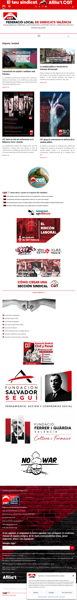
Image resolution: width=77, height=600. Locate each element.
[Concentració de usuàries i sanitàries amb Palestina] (19, 58)
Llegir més (7, 87)
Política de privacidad (53, 596)
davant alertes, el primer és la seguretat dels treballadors (29, 192)
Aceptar (35, 592)
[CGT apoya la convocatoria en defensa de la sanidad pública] (57, 114)
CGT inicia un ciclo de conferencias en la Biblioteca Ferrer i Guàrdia (18, 140)
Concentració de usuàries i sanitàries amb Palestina (18, 72)
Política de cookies (42, 596)
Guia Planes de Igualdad (11, 321)
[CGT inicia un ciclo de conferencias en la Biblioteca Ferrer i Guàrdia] (19, 114)
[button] (73, 576)
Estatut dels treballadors (12, 315)
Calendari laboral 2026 (11, 318)
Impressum (62, 596)
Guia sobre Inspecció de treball (13, 324)
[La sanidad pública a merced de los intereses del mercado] (57, 56)
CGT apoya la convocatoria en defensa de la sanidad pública (57, 140)
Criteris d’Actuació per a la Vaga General (16, 331)
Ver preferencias (67, 592)
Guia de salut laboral (10, 328)
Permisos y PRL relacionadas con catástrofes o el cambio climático (27, 205)
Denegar (51, 592)
